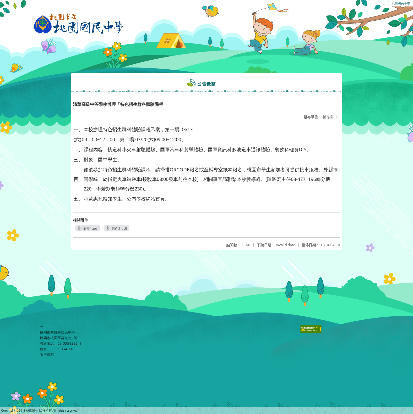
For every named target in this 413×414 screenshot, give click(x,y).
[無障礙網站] (311, 331)
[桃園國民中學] (78, 24)
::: (384, 3)
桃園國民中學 (400, 3)
